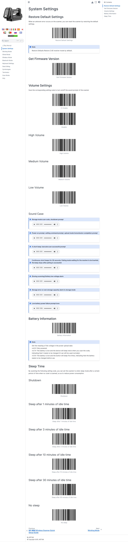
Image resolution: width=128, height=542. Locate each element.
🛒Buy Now (6, 45)
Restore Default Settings (112, 6)
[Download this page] (92, 2)
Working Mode (7, 51)
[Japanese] (22, 29)
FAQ (3, 78)
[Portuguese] (10, 32)
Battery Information (110, 13)
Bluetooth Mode (7, 60)
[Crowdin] (13, 35)
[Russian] (15, 32)
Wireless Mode (7, 57)
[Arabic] (4, 32)
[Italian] (14, 29)
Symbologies (6, 69)
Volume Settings (109, 11)
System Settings (7, 48)
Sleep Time (107, 16)
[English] (3, 29)
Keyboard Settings (8, 63)
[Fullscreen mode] (96, 2)
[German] (7, 29)
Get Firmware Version (111, 8)
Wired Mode (6, 54)
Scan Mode (6, 75)
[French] (11, 29)
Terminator (5, 72)
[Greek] (20, 32)
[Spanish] (18, 29)
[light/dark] (99, 2)
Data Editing (6, 66)
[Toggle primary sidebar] (29, 2)
